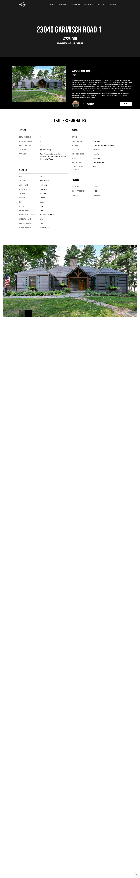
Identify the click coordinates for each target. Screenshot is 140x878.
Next (28, 313)
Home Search (63, 4)
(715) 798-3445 (112, 4)
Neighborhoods (75, 4)
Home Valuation (88, 4)
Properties (52, 4)
